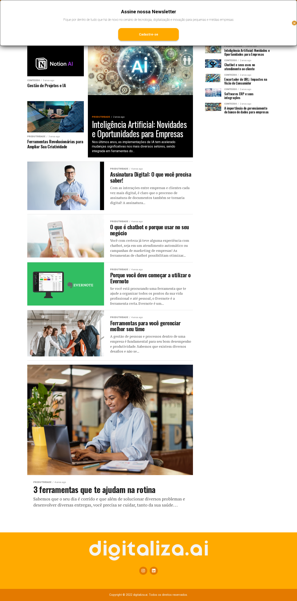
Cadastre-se (148, 34)
